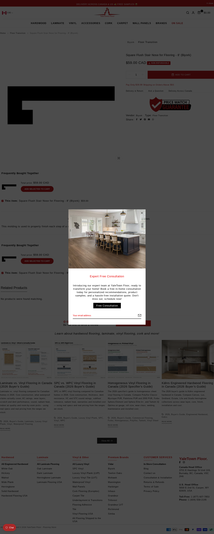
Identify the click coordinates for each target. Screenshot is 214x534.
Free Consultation (107, 305)
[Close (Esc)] (142, 213)
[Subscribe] (136, 315)
